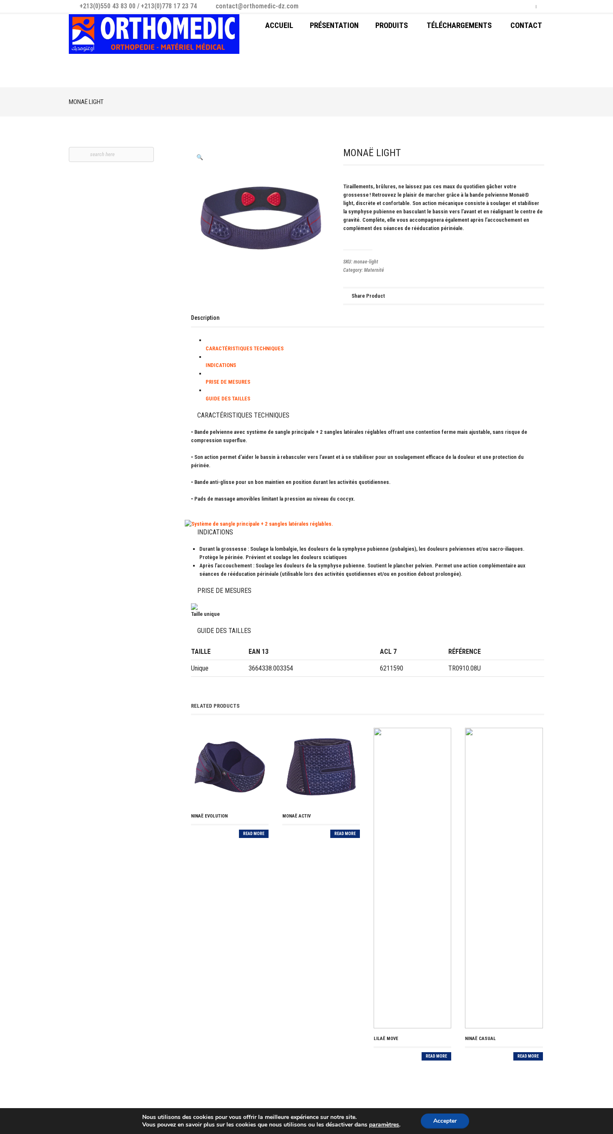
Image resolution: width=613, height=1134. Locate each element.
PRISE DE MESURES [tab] (228, 382)
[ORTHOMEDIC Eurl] (154, 34)
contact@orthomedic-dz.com (257, 6)
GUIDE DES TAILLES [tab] (228, 398)
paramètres (384, 1125)
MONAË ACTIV (296, 816)
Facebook (515, 5)
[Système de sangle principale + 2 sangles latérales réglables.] (368, 524)
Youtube (526, 5)
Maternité (374, 270)
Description (205, 317)
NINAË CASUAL (480, 1038)
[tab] (205, 318)
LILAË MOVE (386, 1038)
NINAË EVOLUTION (209, 816)
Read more (253, 833)
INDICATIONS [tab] (221, 365)
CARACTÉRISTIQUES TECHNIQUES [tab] (245, 348)
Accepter (445, 1121)
